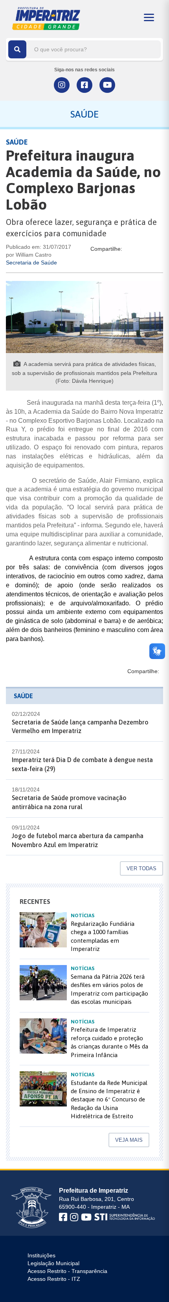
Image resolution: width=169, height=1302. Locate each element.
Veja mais (129, 1140)
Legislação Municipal (53, 1263)
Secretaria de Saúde (31, 262)
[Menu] (149, 17)
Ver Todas (141, 868)
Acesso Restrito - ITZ (54, 1279)
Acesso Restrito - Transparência (67, 1271)
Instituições (41, 1255)
